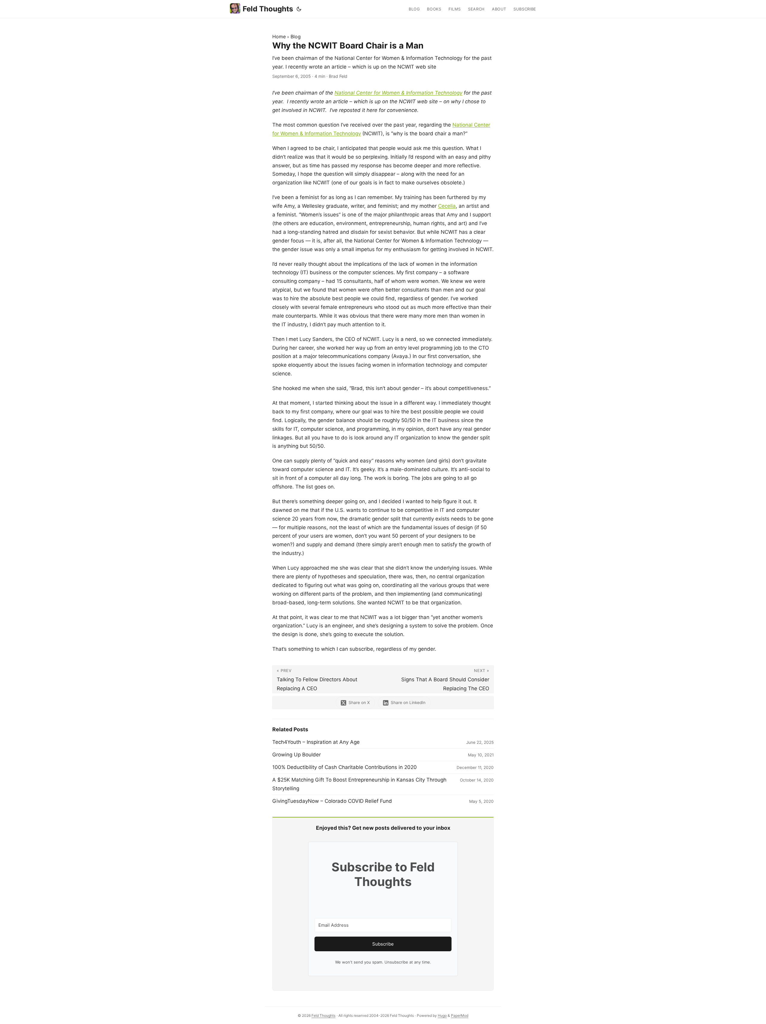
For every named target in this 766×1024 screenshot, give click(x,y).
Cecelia (447, 206)
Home (279, 37)
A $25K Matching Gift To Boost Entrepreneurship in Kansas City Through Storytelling (359, 784)
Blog (296, 37)
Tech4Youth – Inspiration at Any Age (316, 742)
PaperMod (459, 1015)
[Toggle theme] (299, 9)
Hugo (442, 1015)
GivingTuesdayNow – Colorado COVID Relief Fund (332, 801)
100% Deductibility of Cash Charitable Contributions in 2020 (344, 767)
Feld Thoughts (268, 8)
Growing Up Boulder (296, 755)
